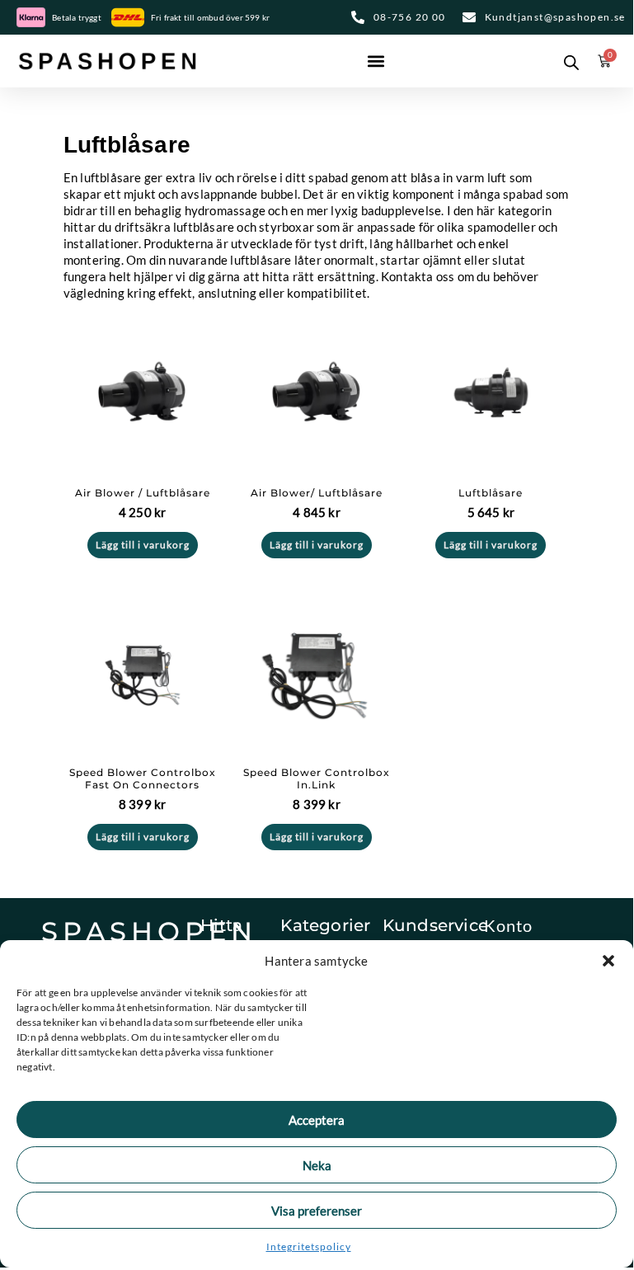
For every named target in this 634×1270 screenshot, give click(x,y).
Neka (317, 1165)
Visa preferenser (316, 1210)
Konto (508, 925)
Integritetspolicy (308, 1246)
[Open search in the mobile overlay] (567, 61)
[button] (608, 960)
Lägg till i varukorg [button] (143, 545)
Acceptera (317, 1119)
